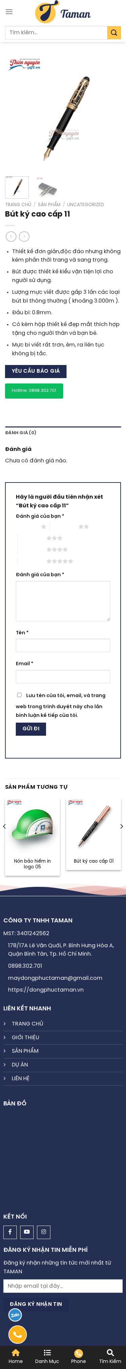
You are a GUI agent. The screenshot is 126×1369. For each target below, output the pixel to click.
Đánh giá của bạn (40, 516)
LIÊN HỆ (21, 1079)
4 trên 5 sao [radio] (32, 549)
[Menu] (9, 11)
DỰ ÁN (20, 1065)
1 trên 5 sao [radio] (26, 526)
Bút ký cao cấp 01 (94, 861)
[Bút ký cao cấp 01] (93, 825)
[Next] (110, 113)
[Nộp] (114, 32)
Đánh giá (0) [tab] (20, 433)
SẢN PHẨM (25, 1051)
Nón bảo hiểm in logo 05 (32, 864)
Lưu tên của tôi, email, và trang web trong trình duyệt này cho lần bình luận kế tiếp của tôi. (61, 705)
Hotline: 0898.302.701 (34, 391)
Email (24, 664)
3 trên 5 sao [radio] (32, 538)
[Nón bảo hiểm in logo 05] (32, 825)
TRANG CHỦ (27, 1024)
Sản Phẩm (49, 204)
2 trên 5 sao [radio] (64, 526)
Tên (22, 633)
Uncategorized (85, 204)
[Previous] (16, 113)
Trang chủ (18, 204)
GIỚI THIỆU (25, 1038)
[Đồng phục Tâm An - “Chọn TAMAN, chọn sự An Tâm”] (63, 12)
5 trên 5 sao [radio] (32, 561)
